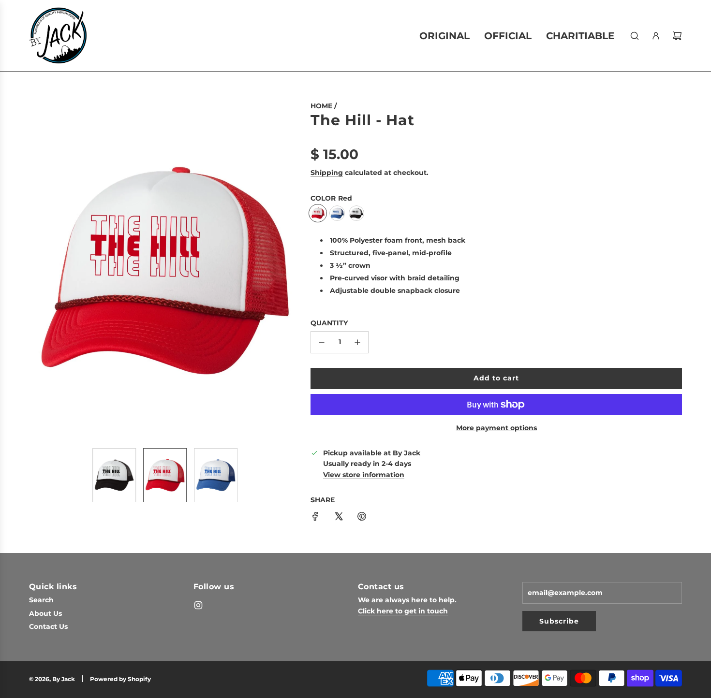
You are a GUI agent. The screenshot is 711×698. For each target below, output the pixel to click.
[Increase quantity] (357, 342)
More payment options (496, 427)
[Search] (634, 35)
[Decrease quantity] (321, 342)
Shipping (327, 172)
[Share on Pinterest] (361, 518)
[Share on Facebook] (315, 518)
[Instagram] (198, 605)
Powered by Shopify (120, 679)
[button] (36, 270)
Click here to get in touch (403, 611)
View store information (363, 474)
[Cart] (677, 35)
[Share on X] (338, 518)
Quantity (329, 323)
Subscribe (559, 621)
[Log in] (656, 35)
